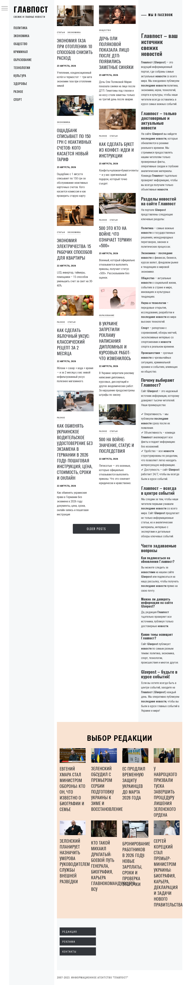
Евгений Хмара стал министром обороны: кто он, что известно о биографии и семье (72, 788)
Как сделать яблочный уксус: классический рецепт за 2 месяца (73, 341)
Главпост (31, 9)
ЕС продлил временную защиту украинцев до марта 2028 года (133, 783)
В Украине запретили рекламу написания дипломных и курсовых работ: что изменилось (115, 340)
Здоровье (20, 83)
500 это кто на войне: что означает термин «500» (115, 237)
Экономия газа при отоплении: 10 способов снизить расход (74, 49)
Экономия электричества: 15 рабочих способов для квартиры (74, 249)
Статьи (61, 32)
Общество (20, 44)
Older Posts (96, 529)
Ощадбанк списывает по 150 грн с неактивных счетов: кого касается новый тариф (74, 144)
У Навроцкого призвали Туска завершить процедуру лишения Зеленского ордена (165, 791)
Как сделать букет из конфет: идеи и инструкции (116, 150)
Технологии (22, 68)
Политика (20, 28)
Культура (20, 75)
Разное (18, 91)
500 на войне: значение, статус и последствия (116, 445)
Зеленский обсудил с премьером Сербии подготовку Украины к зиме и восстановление (107, 788)
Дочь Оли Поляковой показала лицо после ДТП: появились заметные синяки (116, 52)
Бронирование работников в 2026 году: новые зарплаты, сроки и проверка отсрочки (136, 863)
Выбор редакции (119, 738)
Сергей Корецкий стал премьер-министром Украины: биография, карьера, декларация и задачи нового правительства (168, 872)
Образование (23, 60)
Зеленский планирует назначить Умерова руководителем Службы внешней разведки (75, 861)
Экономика (21, 36)
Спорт (18, 99)
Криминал (21, 52)
